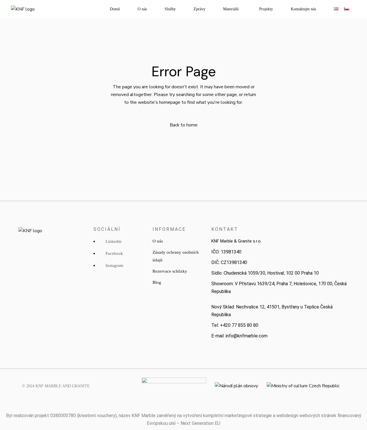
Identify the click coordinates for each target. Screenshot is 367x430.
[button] (232, 9)
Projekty (266, 9)
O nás (142, 9)
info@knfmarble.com (247, 336)
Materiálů (231, 9)
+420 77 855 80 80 (239, 325)
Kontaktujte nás (303, 9)
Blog (157, 282)
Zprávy (199, 9)
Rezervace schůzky (170, 271)
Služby (170, 9)
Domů (115, 9)
